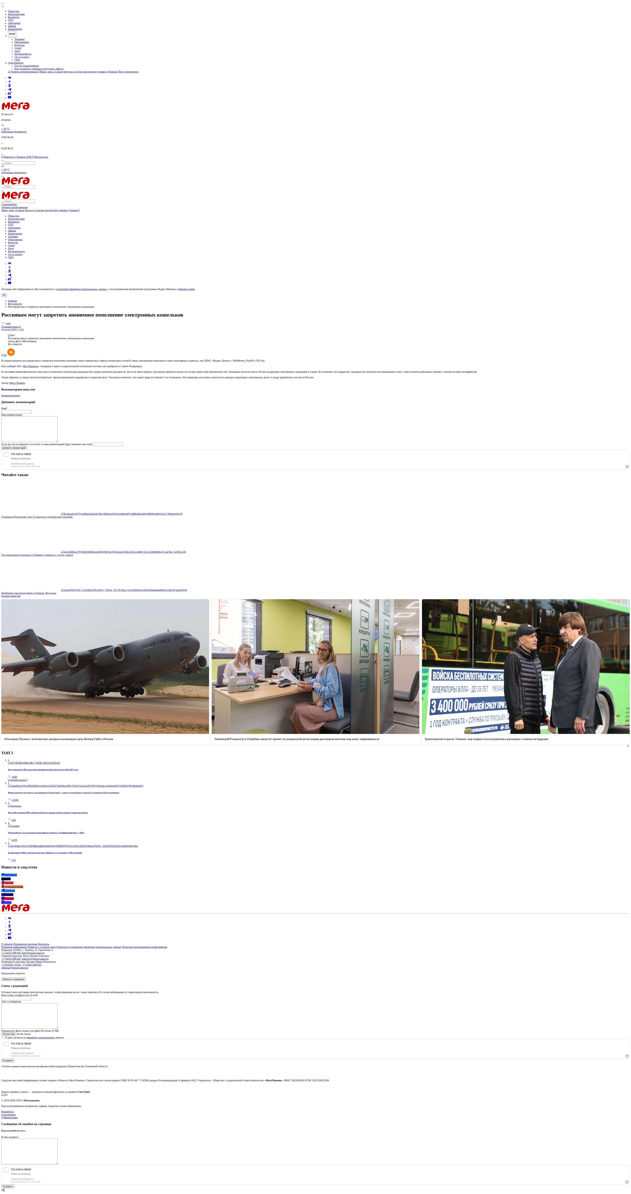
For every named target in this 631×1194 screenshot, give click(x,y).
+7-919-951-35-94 (11, 964)
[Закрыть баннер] (2, 3)
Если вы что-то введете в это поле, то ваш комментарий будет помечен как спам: (46, 444)
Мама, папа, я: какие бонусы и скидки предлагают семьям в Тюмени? (40, 210)
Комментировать (10, 395)
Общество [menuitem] (13, 11)
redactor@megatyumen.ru (35, 958)
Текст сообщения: (11, 1001)
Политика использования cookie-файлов (144, 947)
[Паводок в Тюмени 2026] (16, 157)
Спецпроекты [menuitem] (15, 62)
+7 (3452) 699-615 (32, 964)
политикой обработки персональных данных (81, 289)
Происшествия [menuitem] (16, 14)
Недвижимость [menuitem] (22, 54)
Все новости (15, 303)
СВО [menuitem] (17, 59)
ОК (4, 295)
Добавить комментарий (14, 448)
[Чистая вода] (40, 157)
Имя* (4, 408)
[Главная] (39, 108)
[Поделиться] (3, 1191)
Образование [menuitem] (21, 42)
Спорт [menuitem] (18, 48)
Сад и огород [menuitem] (21, 57)
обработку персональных (40, 1037)
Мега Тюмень (17, 383)
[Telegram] (9, 90)
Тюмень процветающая (14, 207)
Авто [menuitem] (17, 51)
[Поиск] (2, 160)
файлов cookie (187, 289)
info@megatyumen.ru (33, 953)
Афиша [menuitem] (12, 26)
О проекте (7, 944)
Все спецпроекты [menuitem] (128, 71)
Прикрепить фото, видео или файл (30, 1030)
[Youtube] (9, 98)
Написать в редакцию (13, 979)
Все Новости (30, 366)
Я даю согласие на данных (34, 1037)
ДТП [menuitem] (10, 20)
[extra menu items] (12, 34)
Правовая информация (14, 947)
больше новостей (11, 596)
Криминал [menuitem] (14, 17)
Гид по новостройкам (26, 65)
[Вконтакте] (9, 78)
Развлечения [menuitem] (15, 29)
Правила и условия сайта (41, 947)
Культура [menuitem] (19, 45)
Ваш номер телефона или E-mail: (19, 995)
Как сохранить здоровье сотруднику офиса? (39, 68)
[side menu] (2, 6)
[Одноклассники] (9, 86)
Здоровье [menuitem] (19, 39)
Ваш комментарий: (12, 414)
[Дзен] (9, 82)
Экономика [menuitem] (14, 23)
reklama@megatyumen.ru (14, 967)
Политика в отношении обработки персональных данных (88, 947)
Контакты (43, 944)
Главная (12, 300)
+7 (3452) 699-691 (11, 953)
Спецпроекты (9, 204)
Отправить (8, 1060)
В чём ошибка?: (10, 1137)
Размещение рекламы (25, 944)
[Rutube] (10, 94)
